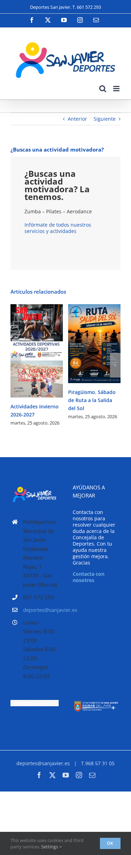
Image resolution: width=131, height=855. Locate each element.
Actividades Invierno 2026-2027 (27, 351)
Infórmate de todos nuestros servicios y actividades (57, 227)
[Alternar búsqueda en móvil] (102, 88)
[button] (15, 365)
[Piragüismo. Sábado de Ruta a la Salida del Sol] (94, 343)
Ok (110, 843)
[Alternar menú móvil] (117, 88)
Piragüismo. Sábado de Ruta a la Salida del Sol (84, 344)
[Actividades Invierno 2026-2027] (36, 351)
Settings (50, 846)
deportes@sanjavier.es (41, 609)
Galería (47, 351)
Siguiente (105, 118)
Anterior (77, 118)
